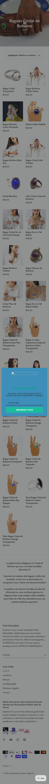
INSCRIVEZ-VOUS (24, 410)
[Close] (44, 371)
